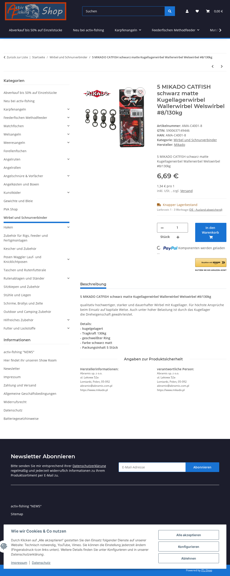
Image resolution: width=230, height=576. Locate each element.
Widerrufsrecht (15, 402)
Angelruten (12, 159)
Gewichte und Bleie (18, 201)
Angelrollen (12, 167)
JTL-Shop (206, 570)
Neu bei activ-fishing (19, 101)
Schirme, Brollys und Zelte (23, 303)
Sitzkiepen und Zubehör (22, 287)
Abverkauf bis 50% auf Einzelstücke (30, 92)
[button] (187, 11)
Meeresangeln (14, 142)
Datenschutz (41, 563)
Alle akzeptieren (188, 535)
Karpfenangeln (15, 109)
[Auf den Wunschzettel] (140, 92)
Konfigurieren (188, 547)
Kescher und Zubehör (20, 248)
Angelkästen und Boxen (21, 184)
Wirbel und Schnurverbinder (195, 140)
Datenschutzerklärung (89, 466)
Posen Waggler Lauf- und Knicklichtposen (22, 259)
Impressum (19, 563)
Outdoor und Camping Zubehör (27, 311)
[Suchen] (170, 11)
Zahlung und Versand (20, 385)
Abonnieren (202, 467)
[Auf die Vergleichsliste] (129, 92)
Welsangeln (12, 134)
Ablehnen (188, 558)
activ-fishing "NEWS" (19, 352)
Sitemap (17, 514)
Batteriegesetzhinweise (21, 418)
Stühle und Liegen (17, 295)
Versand (186, 191)
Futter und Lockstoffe (19, 328)
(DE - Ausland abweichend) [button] (205, 210)
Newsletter (12, 368)
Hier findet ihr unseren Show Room (30, 360)
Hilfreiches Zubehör (18, 320)
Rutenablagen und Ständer (24, 278)
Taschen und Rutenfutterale (25, 270)
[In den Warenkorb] (83, 81)
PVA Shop (11, 209)
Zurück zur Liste (17, 57)
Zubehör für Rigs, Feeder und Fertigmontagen (26, 237)
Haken (8, 227)
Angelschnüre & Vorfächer (23, 176)
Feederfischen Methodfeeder (25, 117)
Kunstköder (12, 192)
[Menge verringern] (162, 227)
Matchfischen (14, 126)
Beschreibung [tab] (93, 284)
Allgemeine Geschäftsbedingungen (30, 393)
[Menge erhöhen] (178, 237)
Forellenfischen (15, 151)
